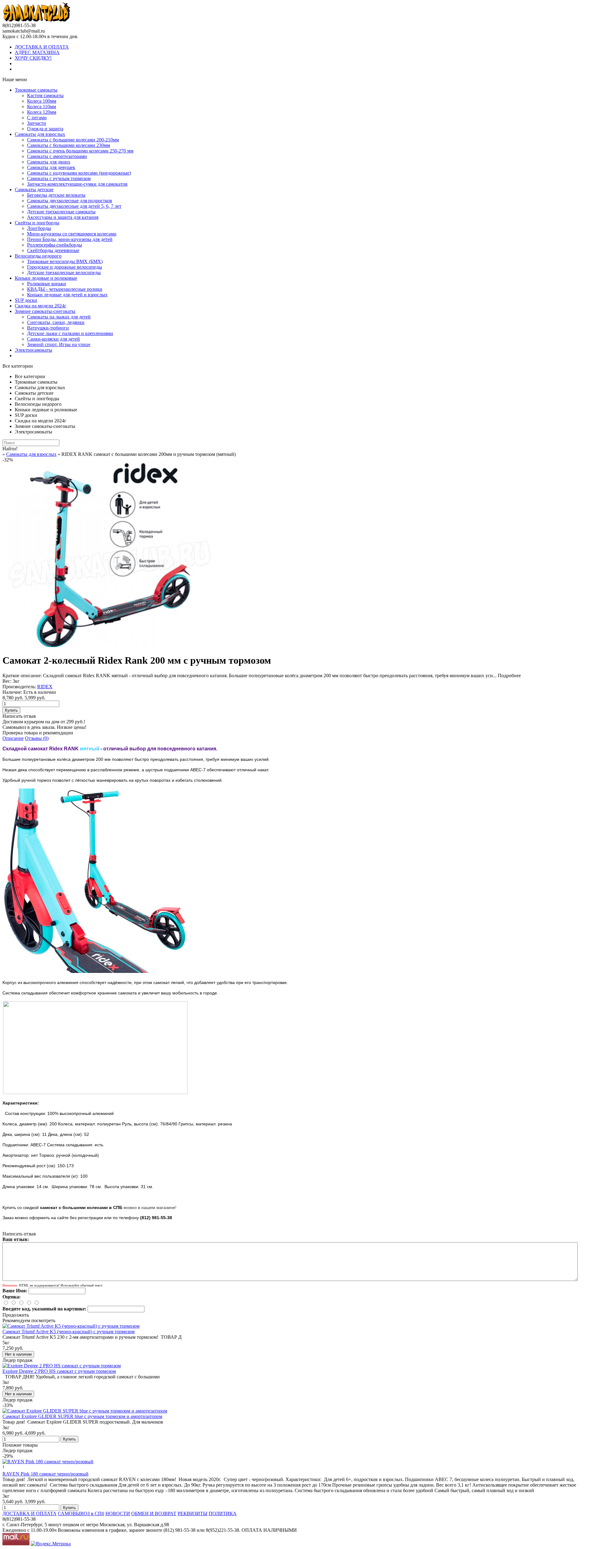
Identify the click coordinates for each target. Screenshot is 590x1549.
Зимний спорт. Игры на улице (58, 344)
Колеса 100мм (41, 101)
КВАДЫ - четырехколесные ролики (64, 289)
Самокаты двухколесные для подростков (69, 200)
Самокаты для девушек (51, 167)
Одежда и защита (45, 128)
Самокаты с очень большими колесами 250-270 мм (80, 150)
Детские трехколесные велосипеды (64, 272)
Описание (13, 738)
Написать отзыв (19, 716)
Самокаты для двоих (48, 161)
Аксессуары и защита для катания (62, 217)
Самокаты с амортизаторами (57, 156)
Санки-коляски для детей (53, 339)
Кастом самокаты (45, 95)
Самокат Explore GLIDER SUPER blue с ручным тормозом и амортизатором (82, 1416)
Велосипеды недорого (38, 256)
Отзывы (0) (37, 738)
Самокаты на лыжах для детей (59, 316)
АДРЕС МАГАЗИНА (37, 52)
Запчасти (36, 123)
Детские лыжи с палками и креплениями (70, 333)
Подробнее (509, 675)
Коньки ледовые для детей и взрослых (67, 294)
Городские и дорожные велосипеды (64, 267)
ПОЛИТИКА (223, 1513)
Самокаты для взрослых (40, 134)
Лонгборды (39, 228)
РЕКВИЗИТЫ (192, 1513)
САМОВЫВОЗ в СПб (81, 1513)
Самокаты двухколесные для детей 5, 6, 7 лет (74, 206)
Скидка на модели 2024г (40, 305)
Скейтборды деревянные (53, 250)
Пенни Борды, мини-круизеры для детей (69, 239)
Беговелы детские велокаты (56, 195)
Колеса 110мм (41, 106)
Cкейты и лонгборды (37, 222)
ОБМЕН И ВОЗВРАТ (153, 1513)
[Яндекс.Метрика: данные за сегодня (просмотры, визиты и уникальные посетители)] (51, 1544)
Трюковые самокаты (36, 90)
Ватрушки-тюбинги (48, 327)
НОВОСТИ (117, 1513)
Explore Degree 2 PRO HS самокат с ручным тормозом (59, 1371)
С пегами (37, 117)
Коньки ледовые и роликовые (46, 278)
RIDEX (45, 686)
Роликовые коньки (46, 283)
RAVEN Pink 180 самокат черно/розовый (45, 1473)
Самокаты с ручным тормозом (59, 178)
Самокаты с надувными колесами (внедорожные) (79, 173)
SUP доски (26, 300)
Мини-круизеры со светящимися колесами (71, 233)
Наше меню (14, 79)
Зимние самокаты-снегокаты (45, 311)
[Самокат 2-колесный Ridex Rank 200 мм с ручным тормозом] (110, 645)
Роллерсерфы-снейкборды (54, 244)
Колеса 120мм (41, 112)
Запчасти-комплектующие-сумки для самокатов (77, 184)
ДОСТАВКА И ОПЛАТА (42, 46)
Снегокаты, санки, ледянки (56, 322)
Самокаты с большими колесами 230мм (68, 145)
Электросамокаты (33, 350)
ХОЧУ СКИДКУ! (33, 58)
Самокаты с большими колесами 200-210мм (73, 139)
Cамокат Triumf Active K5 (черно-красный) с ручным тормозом (68, 1331)
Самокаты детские (34, 189)
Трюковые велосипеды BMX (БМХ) (65, 261)
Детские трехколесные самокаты (61, 211)
